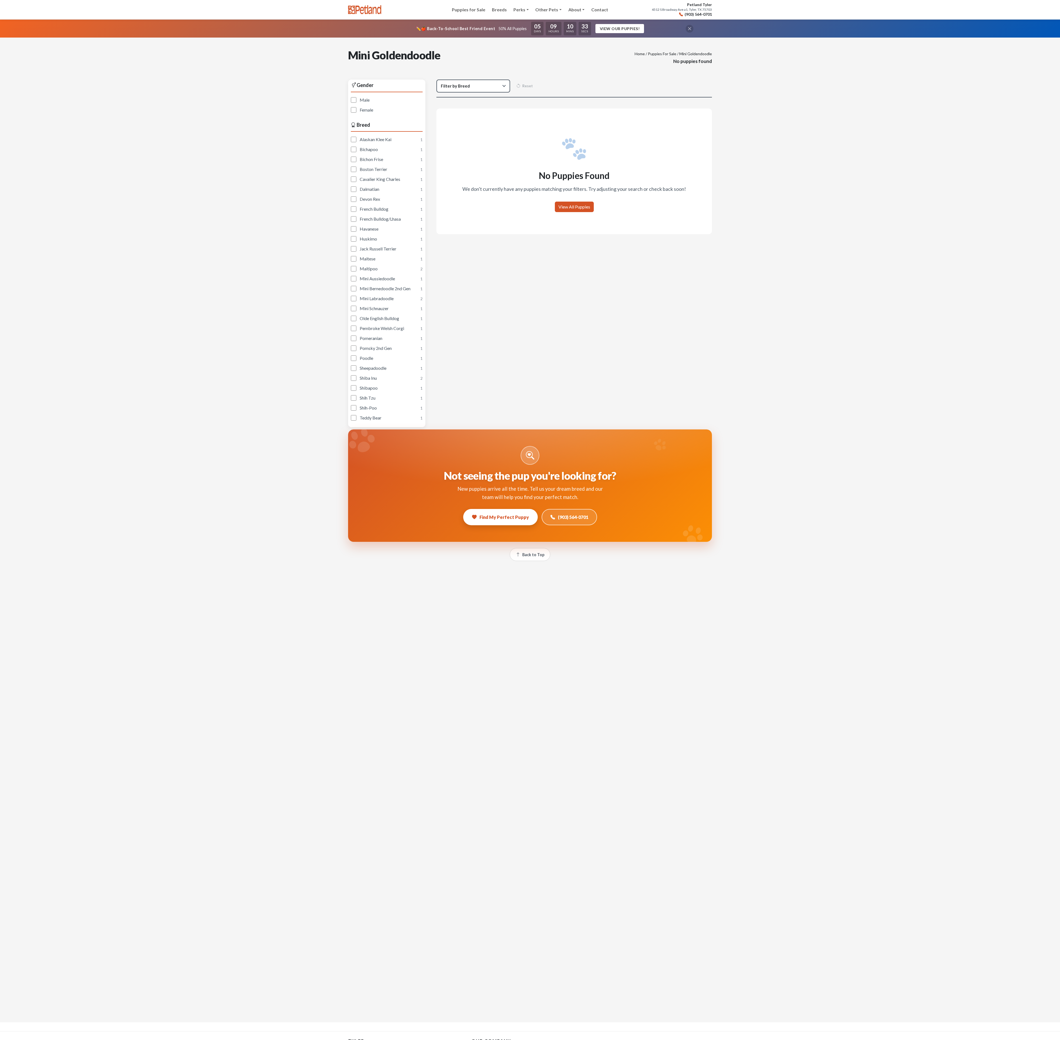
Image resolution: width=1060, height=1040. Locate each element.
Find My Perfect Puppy (504, 517)
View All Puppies (574, 206)
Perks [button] (519, 9)
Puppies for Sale (468, 9)
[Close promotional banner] (689, 29)
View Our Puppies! (620, 28)
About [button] (574, 9)
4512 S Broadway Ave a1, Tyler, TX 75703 (682, 10)
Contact (599, 9)
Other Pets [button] (546, 9)
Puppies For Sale (662, 53)
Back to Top (533, 554)
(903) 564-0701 (698, 14)
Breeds (499, 9)
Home (640, 53)
